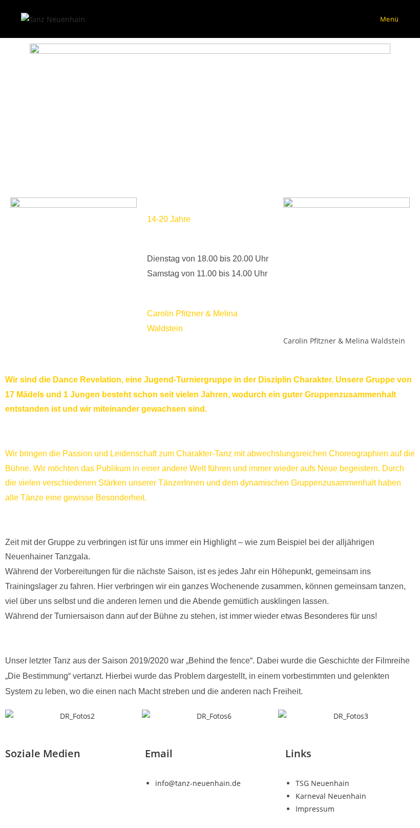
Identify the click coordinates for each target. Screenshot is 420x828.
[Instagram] (45, 782)
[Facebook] (18, 782)
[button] (15, 716)
